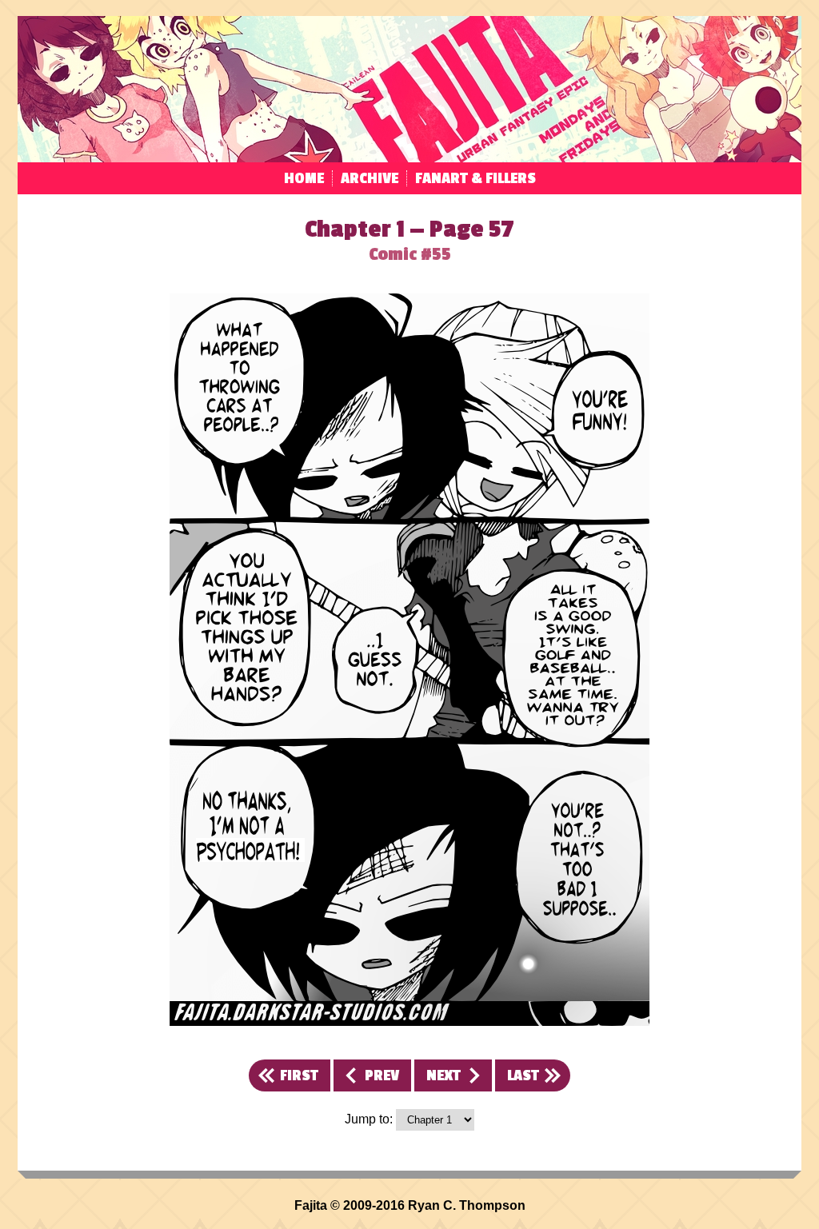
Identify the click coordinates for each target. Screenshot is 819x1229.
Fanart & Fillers (475, 178)
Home (304, 178)
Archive (369, 178)
